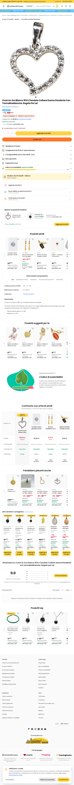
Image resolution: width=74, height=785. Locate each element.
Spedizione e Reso (22, 279)
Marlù (38, 253)
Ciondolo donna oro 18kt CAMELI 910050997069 (27, 492)
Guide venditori (6, 680)
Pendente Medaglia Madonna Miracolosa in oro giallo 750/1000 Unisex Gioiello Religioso (66, 527)
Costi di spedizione (7, 703)
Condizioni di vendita (8, 677)
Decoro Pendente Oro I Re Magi (27, 255)
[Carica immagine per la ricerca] (53, 6)
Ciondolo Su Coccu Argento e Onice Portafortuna (19, 529)
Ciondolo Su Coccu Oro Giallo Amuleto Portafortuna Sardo (31, 529)
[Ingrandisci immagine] (37, 59)
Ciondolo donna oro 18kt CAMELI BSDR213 (57, 492)
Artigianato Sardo (30, 526)
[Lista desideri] (66, 6)
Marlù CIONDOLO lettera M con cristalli (12, 345)
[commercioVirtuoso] (15, 6)
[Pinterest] (42, 729)
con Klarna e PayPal (24, 119)
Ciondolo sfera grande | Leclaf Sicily (12, 254)
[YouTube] (45, 729)
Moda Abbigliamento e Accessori (17, 15)
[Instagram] (35, 729)
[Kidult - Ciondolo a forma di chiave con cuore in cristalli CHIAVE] (57, 244)
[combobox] (43, 6)
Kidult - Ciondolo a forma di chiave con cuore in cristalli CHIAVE (57, 255)
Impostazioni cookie (15, 775)
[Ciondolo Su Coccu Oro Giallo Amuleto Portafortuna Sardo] (31, 519)
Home (4, 15)
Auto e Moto (41, 707)
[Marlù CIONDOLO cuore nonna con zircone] (27, 333)
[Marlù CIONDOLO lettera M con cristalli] (13, 333)
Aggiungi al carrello (43, 133)
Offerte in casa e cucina (41, 11)
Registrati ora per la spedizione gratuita (34, 1)
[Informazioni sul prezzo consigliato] (17, 116)
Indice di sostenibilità (44, 670)
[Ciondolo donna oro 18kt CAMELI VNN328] (42, 481)
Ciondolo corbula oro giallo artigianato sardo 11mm (11, 490)
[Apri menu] (3, 6)
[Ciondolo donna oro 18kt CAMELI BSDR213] (57, 481)
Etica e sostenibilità (43, 666)
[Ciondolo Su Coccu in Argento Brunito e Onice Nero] (7, 519)
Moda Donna (33, 15)
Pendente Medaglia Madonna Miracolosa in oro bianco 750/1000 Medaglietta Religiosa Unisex (55, 527)
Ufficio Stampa (42, 684)
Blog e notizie (42, 680)
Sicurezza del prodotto (46, 279)
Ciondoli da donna (28, 294)
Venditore (33, 279)
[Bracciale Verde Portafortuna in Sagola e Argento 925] (13, 618)
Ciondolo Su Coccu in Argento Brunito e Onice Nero (7, 529)
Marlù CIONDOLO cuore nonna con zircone (27, 345)
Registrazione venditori (8, 673)
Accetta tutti (63, 780)
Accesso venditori (7, 666)
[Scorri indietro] (4, 254)
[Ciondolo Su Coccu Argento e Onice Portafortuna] (19, 519)
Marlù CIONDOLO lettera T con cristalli (42, 345)
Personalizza (10, 780)
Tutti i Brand (41, 696)
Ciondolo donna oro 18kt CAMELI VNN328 (42, 492)
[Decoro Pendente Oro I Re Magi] (27, 244)
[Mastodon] (29, 729)
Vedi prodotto (36, 460)
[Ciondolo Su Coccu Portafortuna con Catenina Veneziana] (57, 618)
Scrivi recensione (61, 575)
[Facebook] (32, 729)
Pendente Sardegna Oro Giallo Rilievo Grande (42, 529)
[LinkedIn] (39, 729)
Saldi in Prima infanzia (10, 11)
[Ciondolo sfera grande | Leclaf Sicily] (13, 244)
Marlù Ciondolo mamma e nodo (57, 345)
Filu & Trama (7, 526)
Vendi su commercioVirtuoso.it (10, 663)
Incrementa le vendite (8, 670)
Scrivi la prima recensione (10, 107)
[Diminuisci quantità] (4, 133)
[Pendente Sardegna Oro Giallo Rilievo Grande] (43, 519)
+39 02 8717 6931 (67, 1)
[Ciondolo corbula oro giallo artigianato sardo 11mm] (13, 481)
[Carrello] (70, 6)
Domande (59, 279)
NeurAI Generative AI (43, 673)
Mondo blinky (42, 677)
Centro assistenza (7, 696)
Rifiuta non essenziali (47, 780)
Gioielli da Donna (44, 15)
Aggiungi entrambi (62, 224)
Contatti (4, 714)
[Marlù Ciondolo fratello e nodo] (42, 244)
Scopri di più (41, 663)
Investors (40, 687)
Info (12, 279)
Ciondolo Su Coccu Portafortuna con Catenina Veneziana (56, 629)
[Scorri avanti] (70, 254)
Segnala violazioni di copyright (10, 717)
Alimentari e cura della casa (46, 703)
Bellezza (40, 710)
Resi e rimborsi (6, 700)
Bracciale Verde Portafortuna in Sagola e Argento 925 (12, 629)
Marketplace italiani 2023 (9, 684)
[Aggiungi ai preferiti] (18, 239)
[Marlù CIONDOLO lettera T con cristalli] (42, 333)
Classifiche (41, 700)
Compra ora (37, 139)
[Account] (62, 6)
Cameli (24, 489)
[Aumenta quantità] (12, 133)
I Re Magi (25, 253)
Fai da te (40, 717)
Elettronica (41, 714)
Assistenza (58, 1)
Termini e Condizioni (7, 707)
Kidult (53, 253)
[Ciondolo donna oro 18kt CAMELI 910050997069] (27, 481)
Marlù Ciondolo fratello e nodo (42, 255)
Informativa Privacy (7, 710)
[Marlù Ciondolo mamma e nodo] (57, 333)
